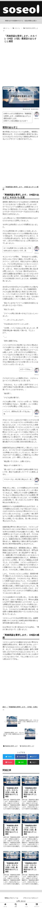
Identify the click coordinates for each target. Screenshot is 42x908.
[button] (38, 463)
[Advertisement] (21, 66)
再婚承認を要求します (11, 746)
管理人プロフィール (11, 898)
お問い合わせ (21, 901)
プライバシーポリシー (30, 898)
